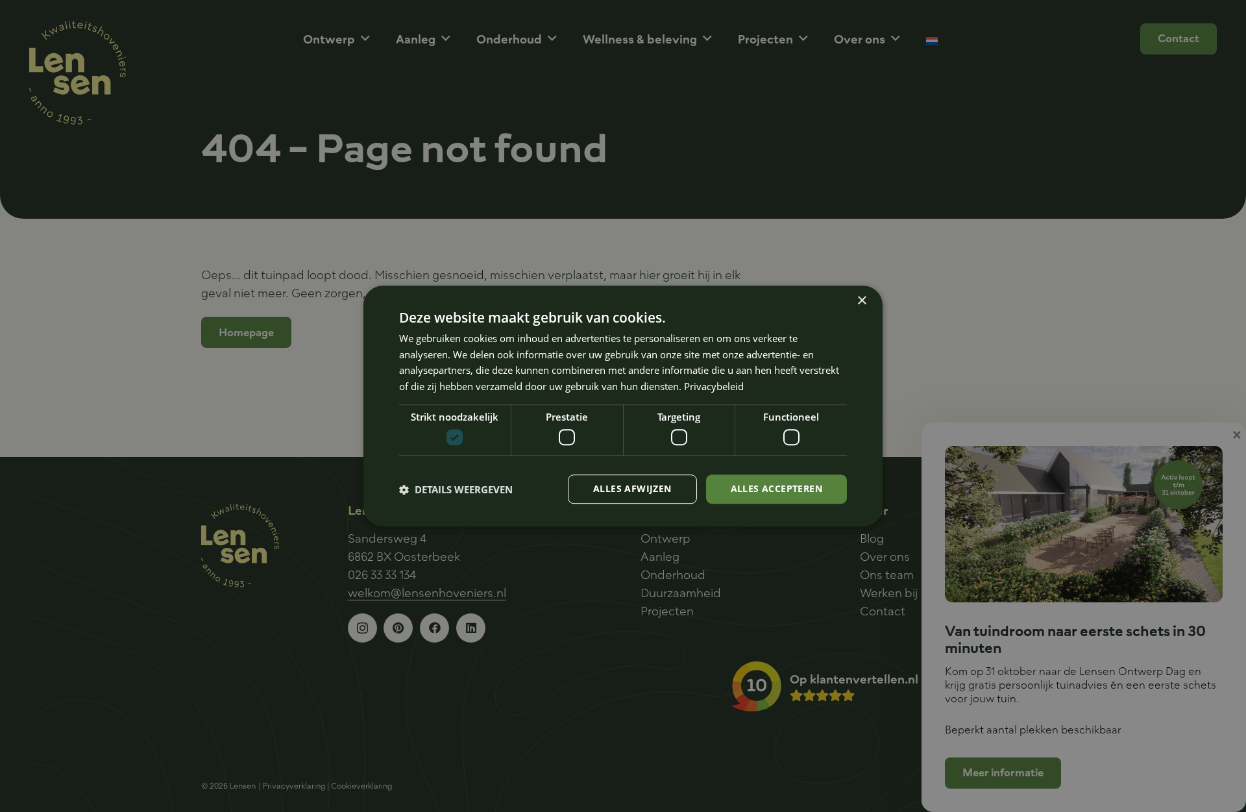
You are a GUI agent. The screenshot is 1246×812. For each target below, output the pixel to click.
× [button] (861, 301)
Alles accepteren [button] (776, 489)
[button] (456, 489)
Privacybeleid (714, 386)
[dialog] (623, 406)
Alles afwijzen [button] (632, 489)
